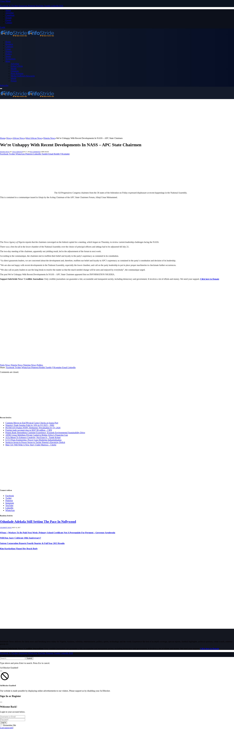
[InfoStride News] (27, 37)
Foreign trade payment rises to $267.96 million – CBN (28, 430)
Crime (8, 49)
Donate (8, 18)
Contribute (9, 15)
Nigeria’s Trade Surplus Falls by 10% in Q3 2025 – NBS (29, 425)
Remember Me (9, 725)
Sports (8, 56)
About (8, 10)
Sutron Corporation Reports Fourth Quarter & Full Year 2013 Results (32, 543)
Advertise (9, 13)
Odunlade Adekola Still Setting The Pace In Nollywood (38, 521)
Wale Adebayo (17, 152)
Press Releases (17, 73)
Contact (8, 22)
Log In (3, 722)
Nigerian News (29, 365)
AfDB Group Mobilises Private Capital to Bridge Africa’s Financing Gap (36, 435)
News (7, 365)
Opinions (15, 71)
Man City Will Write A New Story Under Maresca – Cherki (30, 445)
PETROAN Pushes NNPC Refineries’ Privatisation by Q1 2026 (32, 428)
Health (14, 68)
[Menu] (1, 88)
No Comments (35, 152)
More (7, 61)
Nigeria (8, 51)
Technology (10, 59)
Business (9, 44)
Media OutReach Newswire (23, 76)
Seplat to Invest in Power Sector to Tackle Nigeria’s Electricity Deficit (35, 442)
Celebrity (9, 46)
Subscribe (4, 85)
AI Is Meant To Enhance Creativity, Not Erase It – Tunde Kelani (33, 437)
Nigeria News (4, 152)
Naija (2, 365)
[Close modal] (1, 702)
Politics (8, 54)
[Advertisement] (81, 118)
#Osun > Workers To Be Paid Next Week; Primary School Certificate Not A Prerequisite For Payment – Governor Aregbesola (57, 532)
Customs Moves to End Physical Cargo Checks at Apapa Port (31, 423)
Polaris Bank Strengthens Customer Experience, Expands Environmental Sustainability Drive (45, 432)
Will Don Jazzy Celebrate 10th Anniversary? (20, 538)
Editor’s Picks (17, 66)
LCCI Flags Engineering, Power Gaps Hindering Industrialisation (33, 440)
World (13, 78)
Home (8, 42)
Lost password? (6, 728)
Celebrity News (6, 527)
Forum (8, 20)
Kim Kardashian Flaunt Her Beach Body (19, 548)
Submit (29, 658)
